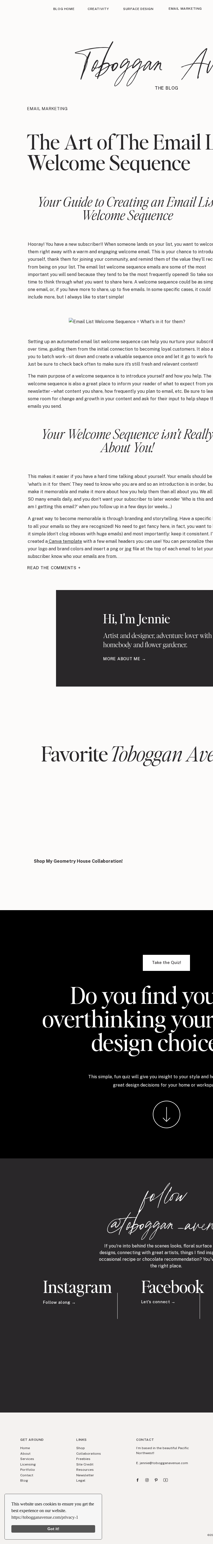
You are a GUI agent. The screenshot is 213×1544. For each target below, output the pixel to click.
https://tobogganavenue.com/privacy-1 (44, 1517)
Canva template (65, 541)
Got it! (53, 1529)
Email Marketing (47, 108)
